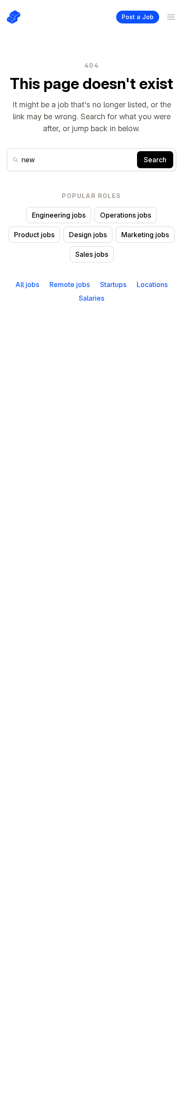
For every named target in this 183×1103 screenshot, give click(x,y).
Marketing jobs (145, 234)
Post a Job (138, 16)
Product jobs (34, 234)
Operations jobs (125, 215)
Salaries (91, 298)
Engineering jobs (59, 215)
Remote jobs (69, 284)
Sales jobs (91, 254)
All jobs (27, 284)
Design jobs (88, 234)
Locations (152, 284)
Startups (113, 284)
